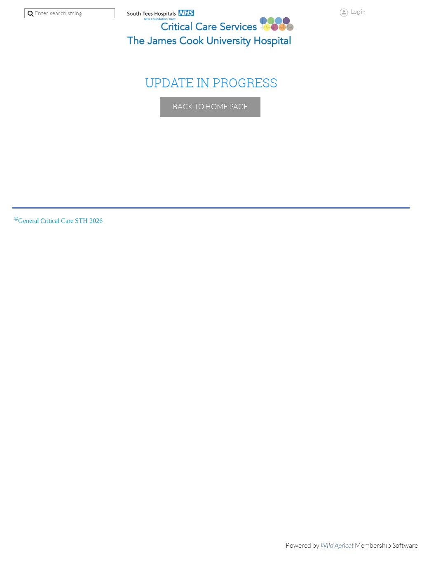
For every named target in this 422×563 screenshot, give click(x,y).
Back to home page (210, 107)
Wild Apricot (337, 545)
